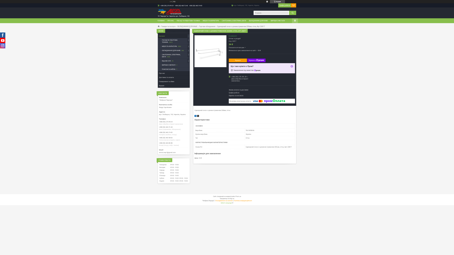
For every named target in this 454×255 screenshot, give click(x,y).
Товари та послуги (168, 26)
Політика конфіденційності (243, 201)
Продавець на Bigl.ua (227, 198)
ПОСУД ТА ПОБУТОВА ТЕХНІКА (188, 20)
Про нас (170, 20)
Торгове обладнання (207, 26)
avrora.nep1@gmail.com (167, 152)
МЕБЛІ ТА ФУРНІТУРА (211, 20)
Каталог (162, 36)
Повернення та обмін (166, 81)
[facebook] (195, 116)
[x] (198, 116)
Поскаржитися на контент (224, 201)
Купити (238, 60)
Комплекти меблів (168, 69)
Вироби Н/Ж (166, 61)
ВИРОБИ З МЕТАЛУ (278, 20)
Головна (161, 20)
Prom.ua (238, 196)
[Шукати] (292, 13)
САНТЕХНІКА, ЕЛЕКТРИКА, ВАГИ (234, 20)
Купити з (252, 60)
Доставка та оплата (166, 77)
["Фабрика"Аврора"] (169, 12)
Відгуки (161, 86)
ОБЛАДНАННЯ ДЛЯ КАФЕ (258, 20)
